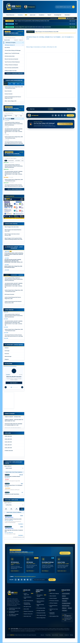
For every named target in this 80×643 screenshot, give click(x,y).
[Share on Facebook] (65, 115)
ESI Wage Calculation (41, 610)
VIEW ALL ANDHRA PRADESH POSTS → (15, 189)
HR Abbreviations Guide (9, 56)
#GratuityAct (64, 600)
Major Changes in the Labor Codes (12, 226)
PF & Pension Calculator (54, 600)
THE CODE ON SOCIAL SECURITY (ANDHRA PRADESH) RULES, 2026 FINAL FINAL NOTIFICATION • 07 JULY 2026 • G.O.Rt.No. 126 (13, 130)
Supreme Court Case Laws (54, 610)
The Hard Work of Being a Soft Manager (13, 50)
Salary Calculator (53, 595)
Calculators (21, 14)
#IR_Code (70, 608)
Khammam (7, 353)
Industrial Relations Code (27, 598)
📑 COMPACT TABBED (70, 18)
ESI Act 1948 (26, 608)
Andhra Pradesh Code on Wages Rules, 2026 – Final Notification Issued (14, 87)
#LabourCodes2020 (65, 593)
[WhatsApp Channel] (15, 580)
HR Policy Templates (53, 603)
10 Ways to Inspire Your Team (10, 70)
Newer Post (69, 109)
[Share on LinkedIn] (59, 115)
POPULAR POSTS (14, 275)
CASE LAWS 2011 (8, 444)
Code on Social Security (28, 600)
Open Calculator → (14, 382)
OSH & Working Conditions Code (27, 603)
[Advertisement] (11, 400)
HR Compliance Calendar (41, 596)
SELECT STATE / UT (8, 466)
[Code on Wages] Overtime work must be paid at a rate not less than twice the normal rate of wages (35, 26)
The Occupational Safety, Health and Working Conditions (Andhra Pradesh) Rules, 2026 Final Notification (14, 124)
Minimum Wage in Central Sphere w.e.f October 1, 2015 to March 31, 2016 (41, 46)
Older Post (32, 109)
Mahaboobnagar (8, 356)
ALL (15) (22, 83)
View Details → (20, 535)
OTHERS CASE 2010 (9, 450)
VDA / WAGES (17, 160)
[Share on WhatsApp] (53, 115)
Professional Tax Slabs (41, 612)
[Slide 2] (71, 127)
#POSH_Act (64, 608)
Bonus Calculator (8, 90)
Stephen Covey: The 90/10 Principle (12, 53)
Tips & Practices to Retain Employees (12, 61)
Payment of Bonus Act (28, 613)
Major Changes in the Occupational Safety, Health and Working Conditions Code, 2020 (13, 239)
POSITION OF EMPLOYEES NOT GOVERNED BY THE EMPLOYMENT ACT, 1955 (13, 424)
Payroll (50, 14)
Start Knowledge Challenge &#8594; (65, 123)
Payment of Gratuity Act (28, 611)
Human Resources (10, 14)
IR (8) (10, 83)
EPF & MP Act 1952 (27, 606)
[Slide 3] (72, 127)
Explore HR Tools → (65, 553)
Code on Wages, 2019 (28, 594)
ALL (5, 160)
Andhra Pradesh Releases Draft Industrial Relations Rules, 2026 (13, 302)
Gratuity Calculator (8, 93)
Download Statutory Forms (53, 606)
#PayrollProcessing (65, 605)
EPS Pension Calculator (9, 294)
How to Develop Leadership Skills (11, 67)
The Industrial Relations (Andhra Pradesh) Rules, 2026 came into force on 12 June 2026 (14, 142)
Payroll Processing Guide (40, 605)
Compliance (42, 14)
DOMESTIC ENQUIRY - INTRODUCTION (13, 416)
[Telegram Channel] (19, 580)
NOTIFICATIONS (11, 160)
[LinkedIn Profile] (21, 580)
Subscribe (52, 579)
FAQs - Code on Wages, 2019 (10, 100)
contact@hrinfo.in (67, 615)
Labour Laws (33, 14)
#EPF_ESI (63, 596)
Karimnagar (7, 350)
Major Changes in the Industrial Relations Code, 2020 (47, 31)
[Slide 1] (70, 127)
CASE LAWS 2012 (8, 441)
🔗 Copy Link (70, 115)
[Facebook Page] (27, 580)
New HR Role (7, 47)
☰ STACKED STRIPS (62, 18)
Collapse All (21, 115)
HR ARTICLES (21, 275)
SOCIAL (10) (14, 84)
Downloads (68, 14)
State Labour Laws (27, 616)
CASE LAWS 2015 (8, 436)
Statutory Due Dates (41, 598)
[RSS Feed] (31, 580)
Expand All (16, 115)
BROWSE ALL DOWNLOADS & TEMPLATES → (14, 73)
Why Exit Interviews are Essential (11, 59)
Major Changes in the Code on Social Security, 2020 (25, 20)
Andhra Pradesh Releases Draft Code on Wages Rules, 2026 (13, 97)
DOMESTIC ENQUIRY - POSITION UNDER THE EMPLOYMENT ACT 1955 (14, 420)
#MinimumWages (65, 598)
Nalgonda (7, 359)
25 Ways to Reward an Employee (11, 64)
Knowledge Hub (58, 14)
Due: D (16, 23)
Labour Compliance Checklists (40, 601)
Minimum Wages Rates (41, 617)
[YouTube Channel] (25, 580)
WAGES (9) (5, 83)
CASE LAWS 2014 (8, 439)
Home (51, 109)
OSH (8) (18, 83)
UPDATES (7, 275)
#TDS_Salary (64, 610)
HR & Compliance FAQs (54, 616)
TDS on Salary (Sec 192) (41, 615)
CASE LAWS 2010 (8, 447)
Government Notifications (52, 613)
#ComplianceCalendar (66, 603)
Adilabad (6, 347)
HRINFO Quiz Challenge (54, 593)
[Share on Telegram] (55, 115)
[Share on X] (61, 115)
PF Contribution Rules (41, 608)
